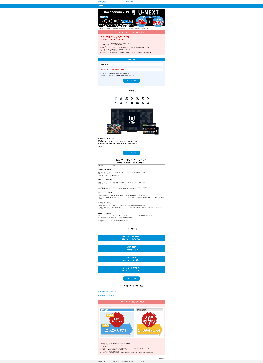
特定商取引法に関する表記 (127, 361)
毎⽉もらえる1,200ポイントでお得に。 (131, 259)
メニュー (163, 6)
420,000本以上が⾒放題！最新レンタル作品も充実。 (132, 238)
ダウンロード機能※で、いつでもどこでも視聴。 (131, 269)
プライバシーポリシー (140, 361)
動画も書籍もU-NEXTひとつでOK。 (131, 248)
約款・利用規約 (116, 361)
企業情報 (100, 361)
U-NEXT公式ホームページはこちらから (108, 291)
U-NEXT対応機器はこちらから (105, 295)
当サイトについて (107, 361)
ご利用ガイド (160, 5)
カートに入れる (131, 80)
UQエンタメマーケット (131, 2)
